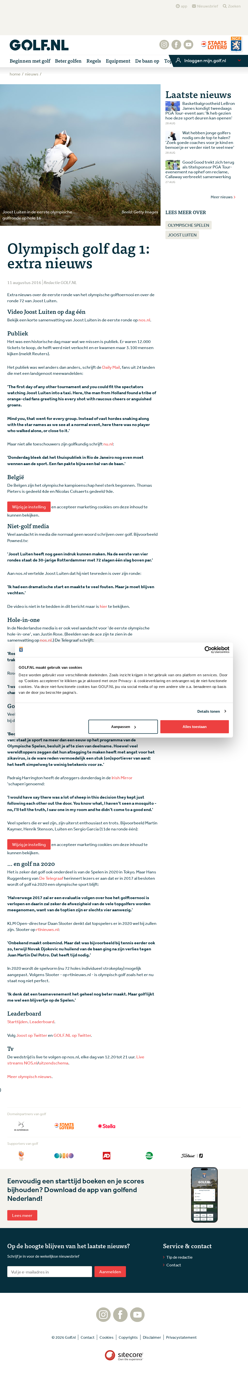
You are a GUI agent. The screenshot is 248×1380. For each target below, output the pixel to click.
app (184, 6)
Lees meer (22, 1215)
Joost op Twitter (31, 1035)
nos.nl (144, 319)
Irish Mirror (122, 777)
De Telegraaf (51, 878)
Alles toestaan (195, 727)
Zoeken (234, 6)
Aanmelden (110, 1271)
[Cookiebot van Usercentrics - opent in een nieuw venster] (208, 649)
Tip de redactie (179, 1257)
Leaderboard (42, 1021)
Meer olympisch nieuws (29, 1076)
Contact (173, 1264)
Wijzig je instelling (29, 506)
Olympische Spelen (188, 225)
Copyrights (128, 1337)
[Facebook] (176, 47)
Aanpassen (120, 727)
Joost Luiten (182, 234)
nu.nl (108, 443)
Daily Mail (111, 367)
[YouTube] (188, 47)
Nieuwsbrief (207, 6)
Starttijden (17, 1021)
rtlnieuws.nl (47, 929)
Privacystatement (181, 1337)
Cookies (107, 1337)
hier (103, 606)
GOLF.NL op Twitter (72, 1035)
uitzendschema (53, 1062)
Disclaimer (152, 1337)
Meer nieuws (222, 196)
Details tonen (208, 711)
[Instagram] (164, 47)
